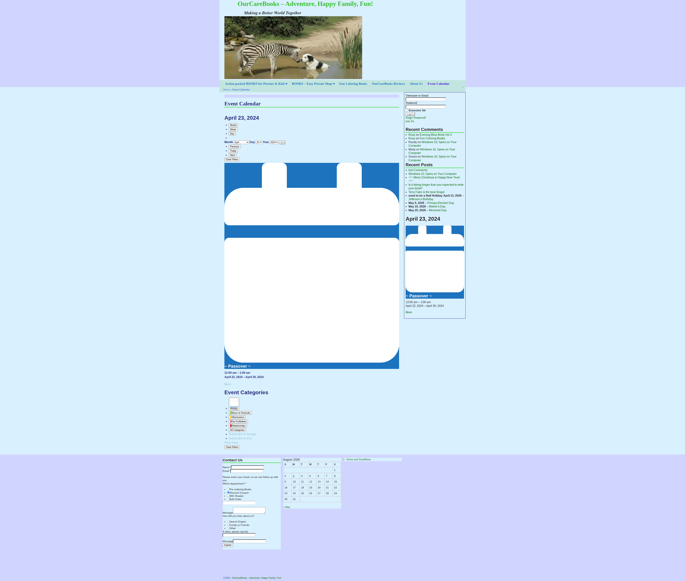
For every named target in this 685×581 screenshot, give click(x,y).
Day (232, 133)
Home (226, 89)
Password (411, 103)
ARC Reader (236, 495)
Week (233, 129)
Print (231, 442)
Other (232, 528)
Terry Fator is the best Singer (427, 192)
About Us (416, 83)
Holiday (234, 408)
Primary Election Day (440, 202)
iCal (240, 438)
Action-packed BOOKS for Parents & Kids (255, 83)
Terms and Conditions (358, 459)
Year (266, 142)
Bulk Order (235, 499)
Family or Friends (239, 525)
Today (233, 150)
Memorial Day (437, 210)
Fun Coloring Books (353, 83)
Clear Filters (232, 159)
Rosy (412, 134)
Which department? (234, 483)
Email (226, 471)
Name (227, 467)
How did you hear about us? (238, 515)
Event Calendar (438, 83)
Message (228, 512)
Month (233, 125)
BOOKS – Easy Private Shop (312, 83)
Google (242, 434)
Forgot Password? (416, 117)
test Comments (418, 170)
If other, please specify (235, 531)
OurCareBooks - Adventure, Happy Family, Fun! (256, 578)
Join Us (410, 121)
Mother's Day (437, 206)
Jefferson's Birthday (421, 199)
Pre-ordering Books (240, 489)
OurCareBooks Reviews (388, 83)
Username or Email (417, 95)
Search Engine (237, 521)
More (227, 384)
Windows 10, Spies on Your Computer (433, 173)
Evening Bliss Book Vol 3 (436, 134)
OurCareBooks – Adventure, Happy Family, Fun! (305, 3)
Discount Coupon (239, 492)
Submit (227, 545)
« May (286, 507)
